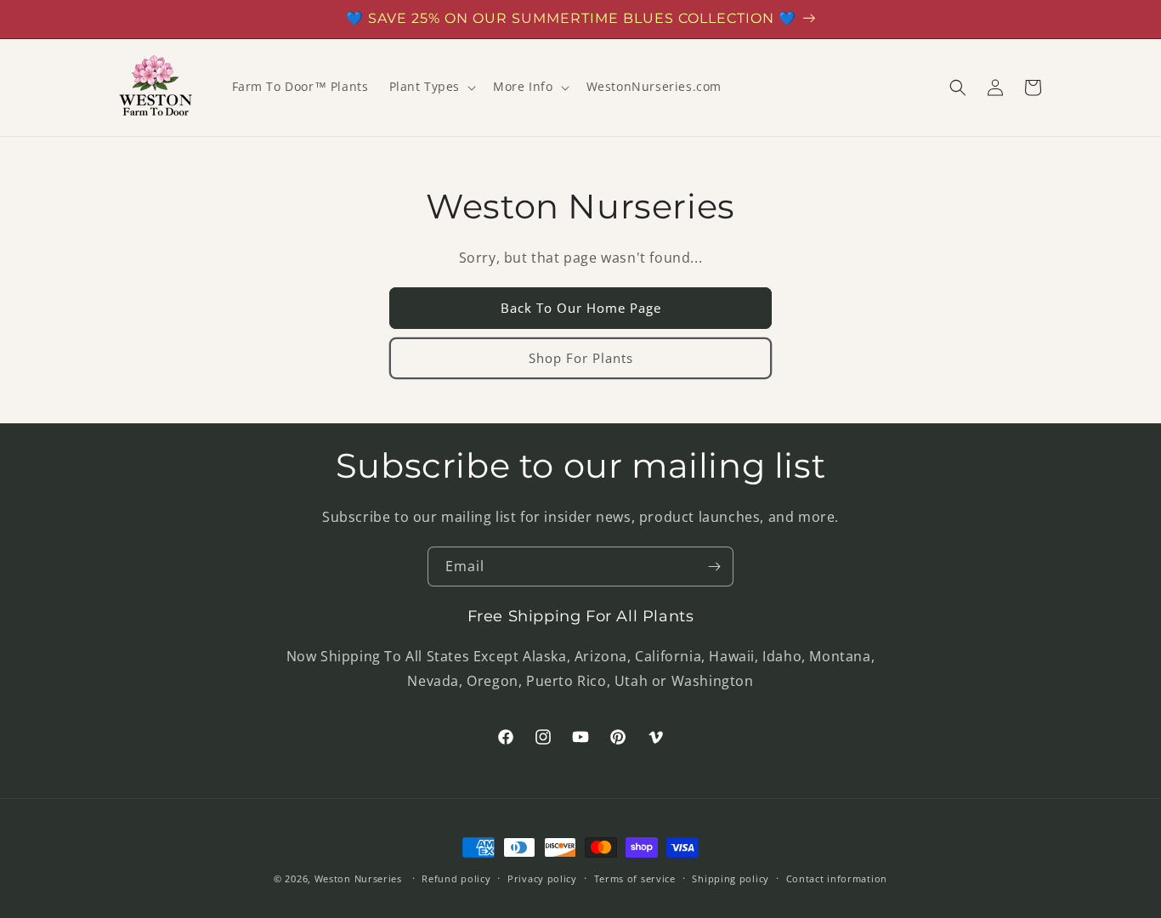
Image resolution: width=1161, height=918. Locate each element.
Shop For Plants (581, 357)
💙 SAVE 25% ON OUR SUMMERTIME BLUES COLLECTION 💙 (571, 18)
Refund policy (456, 877)
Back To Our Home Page (581, 307)
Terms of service (635, 877)
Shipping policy (730, 877)
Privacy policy (542, 877)
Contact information (836, 877)
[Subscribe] (714, 566)
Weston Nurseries (358, 878)
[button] (431, 87)
